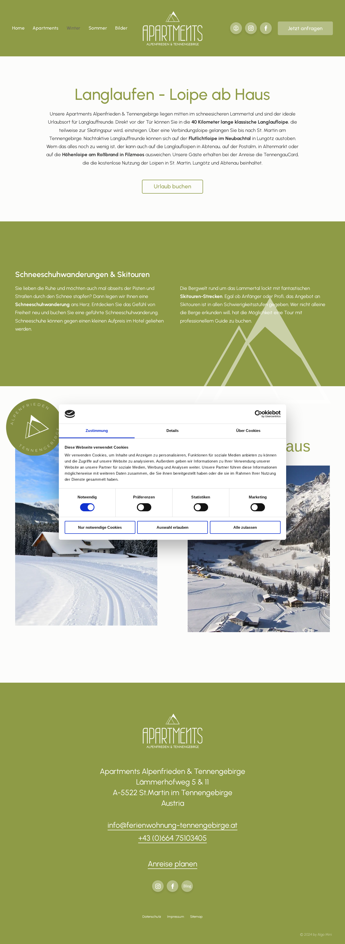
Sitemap (196, 916)
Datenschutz (151, 916)
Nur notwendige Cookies (100, 527)
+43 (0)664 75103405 (172, 838)
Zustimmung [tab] (97, 430)
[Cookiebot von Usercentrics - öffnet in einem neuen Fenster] (258, 414)
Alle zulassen (245, 527)
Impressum (175, 916)
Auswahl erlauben (172, 527)
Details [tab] (172, 430)
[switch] (144, 507)
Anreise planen (172, 863)
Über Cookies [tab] (248, 430)
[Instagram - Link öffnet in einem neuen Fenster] (251, 28)
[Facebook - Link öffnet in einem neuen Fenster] (266, 28)
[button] (305, 28)
